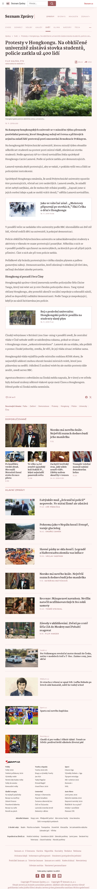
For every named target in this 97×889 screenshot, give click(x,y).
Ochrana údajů (20, 855)
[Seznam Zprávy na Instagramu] (48, 876)
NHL (66, 786)
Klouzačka (64, 827)
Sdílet (90, 62)
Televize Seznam (35, 860)
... (90, 27)
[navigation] (3, 4)
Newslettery (81, 860)
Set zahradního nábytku (78, 827)
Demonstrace (43, 406)
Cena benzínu (75, 818)
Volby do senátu (11, 783)
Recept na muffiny (12, 798)
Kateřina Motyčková (56, 581)
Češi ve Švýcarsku (41, 804)
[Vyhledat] (52, 3)
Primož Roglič (40, 783)
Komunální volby (11, 786)
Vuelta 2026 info (41, 770)
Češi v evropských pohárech (47, 821)
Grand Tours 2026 (41, 786)
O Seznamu (30, 851)
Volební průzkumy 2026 (14, 773)
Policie (74, 406)
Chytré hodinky (45, 839)
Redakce (68, 851)
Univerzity (83, 406)
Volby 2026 (9, 770)
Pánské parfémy (59, 839)
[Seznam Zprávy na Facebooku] (37, 876)
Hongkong (65, 406)
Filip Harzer (52, 634)
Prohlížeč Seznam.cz (18, 860)
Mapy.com (35, 818)
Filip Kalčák (12, 61)
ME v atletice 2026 (72, 780)
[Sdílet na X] (90, 397)
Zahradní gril (44, 830)
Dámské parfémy (61, 836)
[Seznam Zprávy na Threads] (54, 876)
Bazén (23, 827)
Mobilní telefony (33, 836)
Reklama (77, 851)
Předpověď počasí (47, 818)
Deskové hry (83, 836)
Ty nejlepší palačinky (13, 795)
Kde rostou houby (61, 818)
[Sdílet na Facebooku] (86, 397)
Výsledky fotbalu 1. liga (73, 773)
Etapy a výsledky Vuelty (44, 773)
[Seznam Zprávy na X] (43, 876)
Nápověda (48, 851)
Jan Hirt (38, 776)
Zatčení (33, 406)
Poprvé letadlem (41, 798)
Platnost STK (69, 811)
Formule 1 (68, 783)
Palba (25, 406)
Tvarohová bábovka (12, 804)
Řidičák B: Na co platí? (73, 804)
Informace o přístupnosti (40, 855)
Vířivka (53, 830)
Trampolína (45, 827)
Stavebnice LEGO (47, 836)
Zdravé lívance (10, 801)
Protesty (55, 406)
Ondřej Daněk (53, 531)
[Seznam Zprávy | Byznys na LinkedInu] (59, 876)
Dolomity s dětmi (41, 811)
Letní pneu (73, 836)
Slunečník (55, 827)
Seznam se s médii (53, 860)
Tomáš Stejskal (54, 609)
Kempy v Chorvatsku (43, 795)
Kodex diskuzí (68, 860)
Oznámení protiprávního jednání (66, 855)
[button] (48, 92)
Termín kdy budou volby (14, 780)
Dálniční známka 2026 (73, 798)
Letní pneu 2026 (71, 795)
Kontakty (59, 851)
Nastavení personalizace (55, 865)
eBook (80, 62)
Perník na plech (11, 811)
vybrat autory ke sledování (14, 64)
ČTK (22, 61)
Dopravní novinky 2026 (73, 801)
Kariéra (40, 851)
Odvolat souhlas (36, 865)
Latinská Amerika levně (44, 808)
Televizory (34, 839)
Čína (7, 410)
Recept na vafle (11, 808)
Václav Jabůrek (54, 556)
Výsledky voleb (10, 776)
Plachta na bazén (33, 827)
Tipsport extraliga (71, 776)
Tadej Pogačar (40, 780)
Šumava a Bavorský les (43, 801)
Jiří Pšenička (53, 507)
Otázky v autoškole (72, 808)
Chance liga (69, 770)
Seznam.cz (88, 4)
